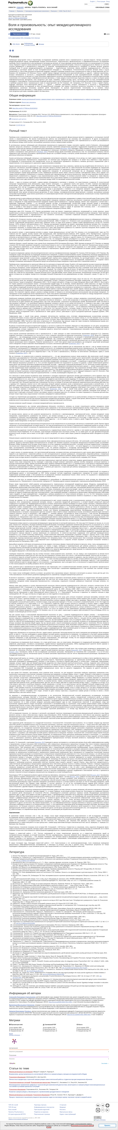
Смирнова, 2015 (88, 335)
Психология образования (17, 1077)
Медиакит (63, 1107)
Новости (12, 7)
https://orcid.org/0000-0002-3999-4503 (78, 1014)
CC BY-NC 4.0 (20, 125)
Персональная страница (42, 1114)
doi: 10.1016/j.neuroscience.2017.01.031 (74, 967)
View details (104, 1063)
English (92, 1)
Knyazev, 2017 (14, 652)
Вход (108, 1)
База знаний (52, 7)
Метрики (41, 44)
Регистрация (101, 1)
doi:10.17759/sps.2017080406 (25, 860)
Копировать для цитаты (18, 119)
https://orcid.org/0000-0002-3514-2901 (60, 1002)
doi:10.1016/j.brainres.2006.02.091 (53, 974)
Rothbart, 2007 (42, 151)
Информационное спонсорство (44, 1107)
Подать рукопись (39, 7)
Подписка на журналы (41, 1112)
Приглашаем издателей (41, 1109)
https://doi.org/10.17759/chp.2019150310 (24, 108)
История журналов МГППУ (17, 1114)
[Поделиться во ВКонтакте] (10, 51)
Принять (107, 1125)
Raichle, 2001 (74, 776)
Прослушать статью (19, 34)
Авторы (28, 7)
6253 (108, 34)
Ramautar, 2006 (66, 148)
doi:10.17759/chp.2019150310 (17, 18)
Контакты (63, 1109)
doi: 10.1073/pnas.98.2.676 (35, 971)
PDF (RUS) (16, 44)
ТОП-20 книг (12, 1107)
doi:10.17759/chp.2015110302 (25, 923)
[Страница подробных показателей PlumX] (14, 1041)
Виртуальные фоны (66, 1112)
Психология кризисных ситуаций (19, 1082)
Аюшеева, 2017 (77, 650)
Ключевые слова (103, 7)
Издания (20, 7)
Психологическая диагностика (40, 1082)
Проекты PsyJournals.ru (16, 1112)
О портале (63, 1105)
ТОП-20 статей (13, 1105)
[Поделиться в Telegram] (13, 51)
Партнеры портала (40, 1105)
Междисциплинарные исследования (21, 1072)
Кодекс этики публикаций (68, 1114)
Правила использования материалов (18, 1119)
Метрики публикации (14, 1035)
